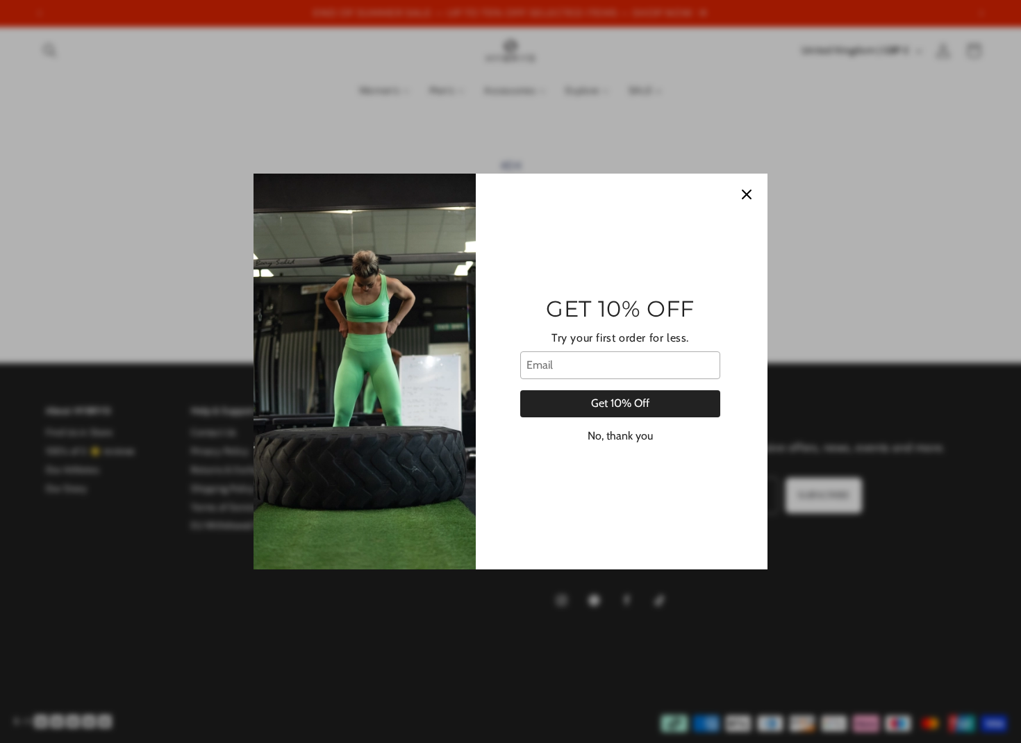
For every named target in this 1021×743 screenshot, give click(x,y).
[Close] (746, 194)
